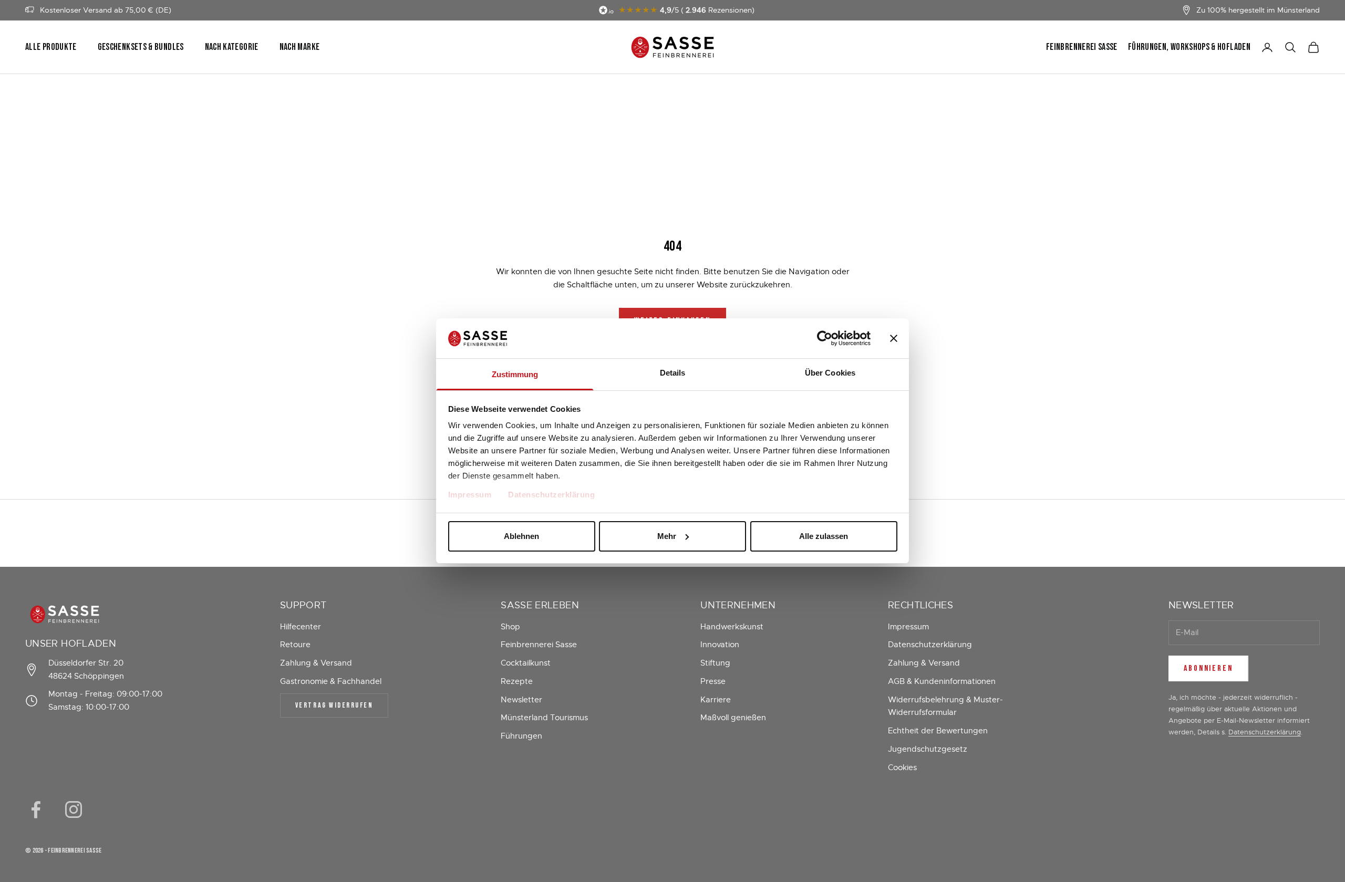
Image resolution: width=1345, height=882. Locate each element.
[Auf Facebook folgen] (35, 809)
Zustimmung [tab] (515, 374)
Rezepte (517, 681)
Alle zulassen (823, 536)
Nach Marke (300, 47)
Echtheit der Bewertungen (938, 730)
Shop (510, 626)
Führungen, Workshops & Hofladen (1189, 47)
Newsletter (521, 699)
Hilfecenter (300, 626)
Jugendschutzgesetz (927, 749)
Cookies (902, 767)
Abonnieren (1208, 668)
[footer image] (96, 614)
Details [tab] (673, 372)
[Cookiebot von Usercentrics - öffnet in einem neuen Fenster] (825, 338)
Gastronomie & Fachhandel (330, 681)
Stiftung (715, 663)
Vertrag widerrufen (334, 705)
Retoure (295, 644)
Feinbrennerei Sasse (1082, 47)
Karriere (715, 699)
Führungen (521, 736)
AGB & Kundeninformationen (942, 681)
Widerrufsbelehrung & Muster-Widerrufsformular (945, 706)
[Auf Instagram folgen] (73, 809)
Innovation (719, 644)
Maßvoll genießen (733, 717)
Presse (713, 681)
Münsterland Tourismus (544, 717)
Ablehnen (521, 536)
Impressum (470, 494)
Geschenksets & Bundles (141, 47)
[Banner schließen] (893, 338)
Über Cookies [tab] (830, 372)
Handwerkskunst (731, 626)
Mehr (666, 536)
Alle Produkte (51, 47)
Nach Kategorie (231, 47)
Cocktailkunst (526, 663)
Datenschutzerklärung (551, 494)
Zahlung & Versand (316, 663)
